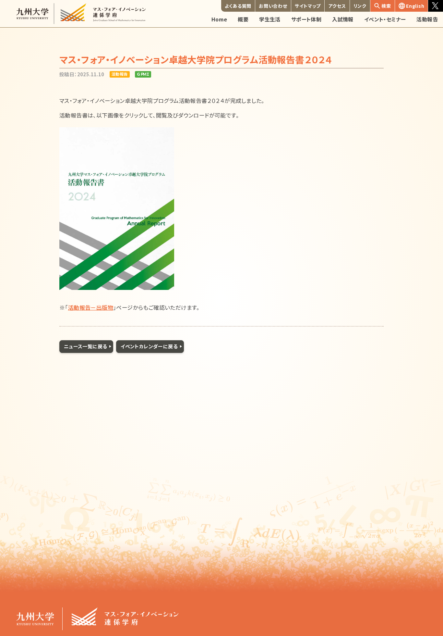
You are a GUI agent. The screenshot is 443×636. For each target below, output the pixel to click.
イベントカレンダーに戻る (149, 346)
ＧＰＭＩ (143, 74)
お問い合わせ (273, 6)
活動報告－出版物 (90, 307)
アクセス (337, 6)
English (415, 6)
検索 (386, 6)
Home (219, 19)
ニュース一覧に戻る (85, 346)
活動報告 (120, 74)
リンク (359, 6)
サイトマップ (308, 6)
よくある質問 (238, 6)
